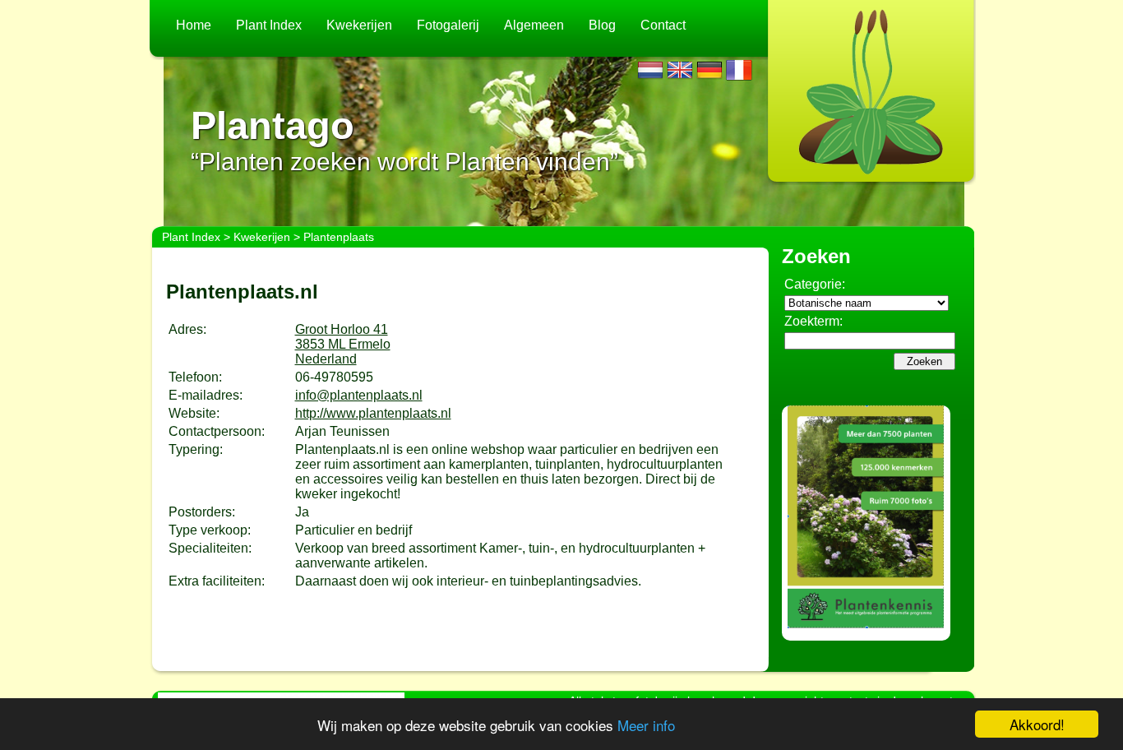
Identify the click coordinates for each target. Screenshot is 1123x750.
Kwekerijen (359, 25)
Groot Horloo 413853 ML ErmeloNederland (343, 344)
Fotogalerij (448, 25)
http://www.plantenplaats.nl (373, 413)
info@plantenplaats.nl (359, 395)
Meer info (646, 725)
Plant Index (269, 25)
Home (193, 25)
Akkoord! (1037, 724)
